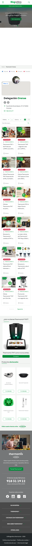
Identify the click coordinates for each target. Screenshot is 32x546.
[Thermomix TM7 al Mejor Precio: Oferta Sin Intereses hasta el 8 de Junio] (23, 193)
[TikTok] (24, 496)
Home (3, 66)
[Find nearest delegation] (3, 2)
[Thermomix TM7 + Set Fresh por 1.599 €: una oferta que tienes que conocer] (9, 133)
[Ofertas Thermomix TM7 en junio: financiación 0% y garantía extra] (9, 193)
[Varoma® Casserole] (23, 374)
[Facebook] (7, 496)
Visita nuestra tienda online (15, 6)
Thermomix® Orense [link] (11, 66)
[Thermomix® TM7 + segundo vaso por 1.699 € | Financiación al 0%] (23, 133)
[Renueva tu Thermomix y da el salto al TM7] (23, 252)
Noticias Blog (7, 139)
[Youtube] (13, 496)
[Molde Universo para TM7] (8, 402)
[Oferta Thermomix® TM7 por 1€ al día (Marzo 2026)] (9, 282)
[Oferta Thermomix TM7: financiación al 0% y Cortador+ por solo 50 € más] (9, 163)
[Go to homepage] (16, 2)
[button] (29, 2)
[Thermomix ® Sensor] (23, 402)
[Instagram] (19, 496)
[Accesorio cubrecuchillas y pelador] (8, 374)
